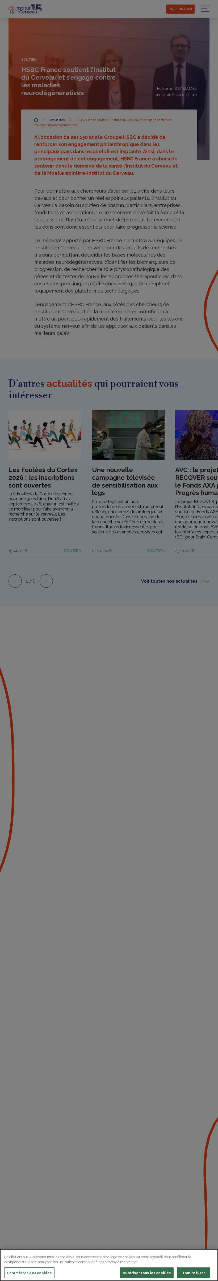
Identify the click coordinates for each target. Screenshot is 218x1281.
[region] (109, 1265)
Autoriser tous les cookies (147, 1273)
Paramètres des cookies (29, 1273)
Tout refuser (194, 1273)
